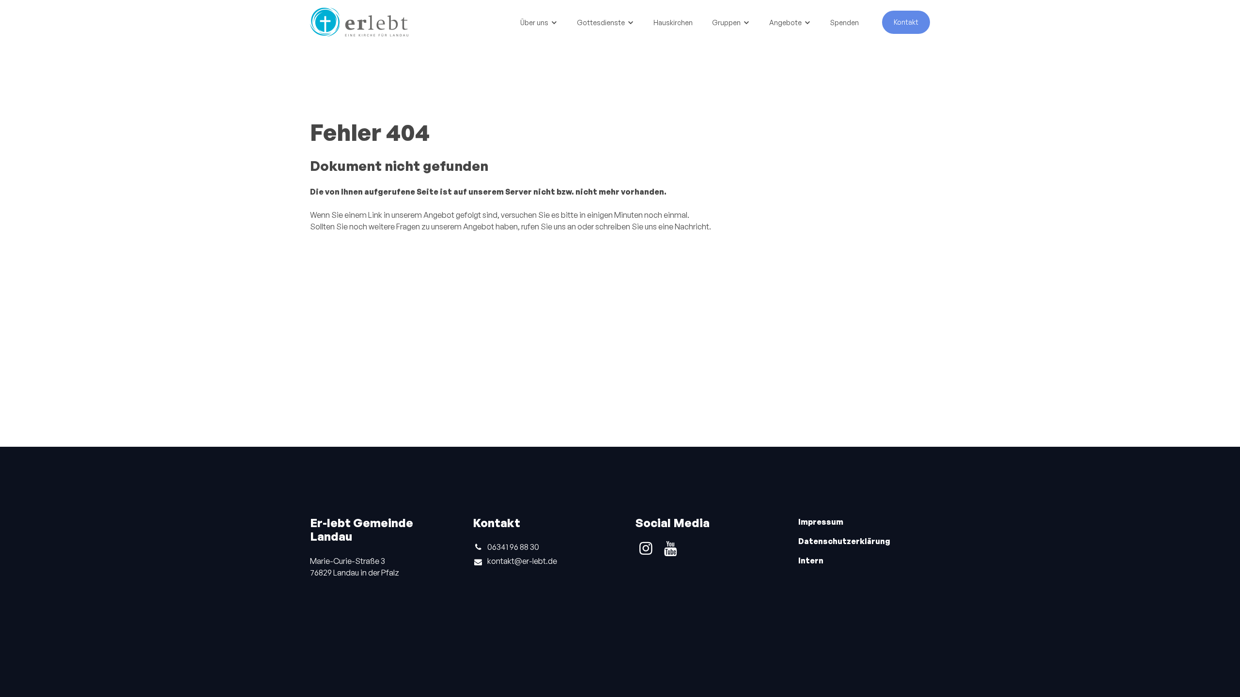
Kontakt (906, 22)
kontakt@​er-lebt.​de (522, 561)
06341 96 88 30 (513, 547)
